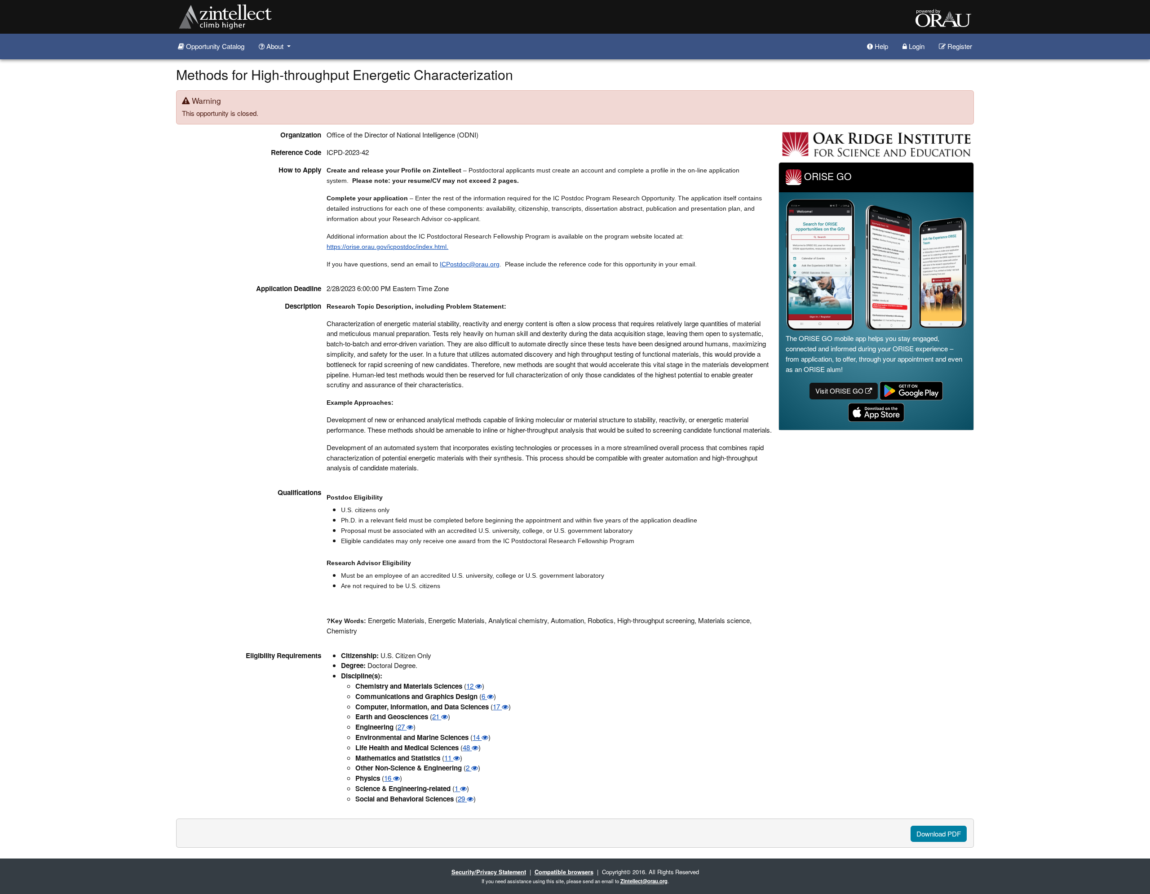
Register (959, 46)
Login (915, 46)
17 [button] (497, 706)
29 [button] (462, 798)
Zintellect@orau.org (644, 881)
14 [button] (477, 737)
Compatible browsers (564, 871)
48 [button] (467, 747)
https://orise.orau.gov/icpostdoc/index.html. (387, 246)
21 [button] (436, 716)
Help (880, 46)
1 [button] (457, 788)
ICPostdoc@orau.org (470, 264)
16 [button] (388, 778)
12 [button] (470, 685)
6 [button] (484, 696)
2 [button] (468, 767)
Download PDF (938, 833)
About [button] (275, 46)
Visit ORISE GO (840, 390)
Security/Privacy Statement (488, 871)
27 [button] (402, 726)
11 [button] (448, 757)
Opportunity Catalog (214, 46)
